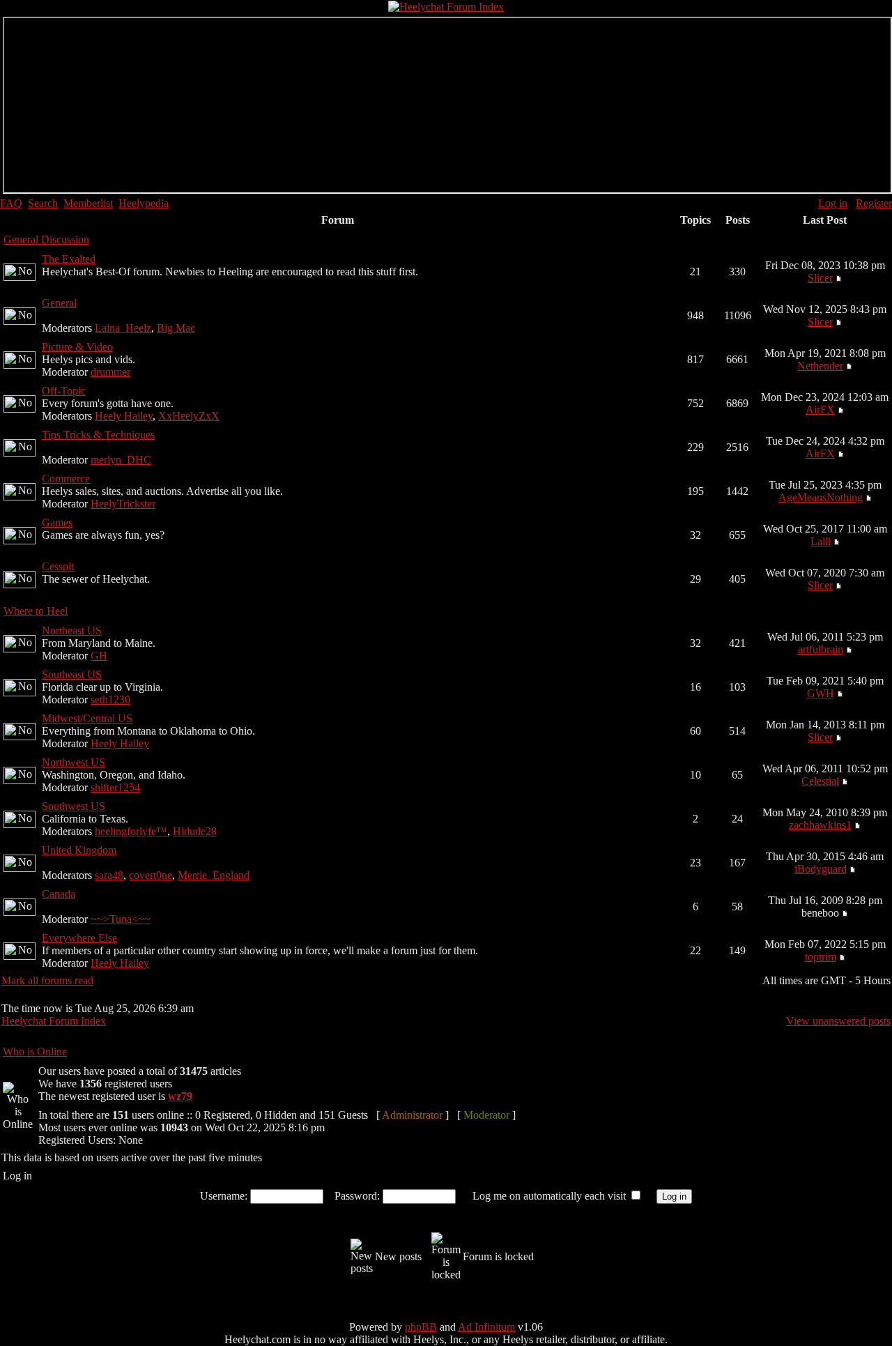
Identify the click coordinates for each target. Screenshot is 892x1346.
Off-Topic (64, 391)
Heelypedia (143, 203)
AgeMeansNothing (820, 497)
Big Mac (176, 328)
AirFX (820, 409)
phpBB (421, 1327)
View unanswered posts (838, 1021)
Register (874, 203)
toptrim (820, 957)
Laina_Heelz (123, 328)
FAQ (11, 203)
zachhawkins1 (820, 825)
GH (99, 655)
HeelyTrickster (123, 504)
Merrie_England (213, 875)
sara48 (109, 875)
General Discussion (46, 239)
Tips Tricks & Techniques (98, 435)
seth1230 (110, 699)
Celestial (820, 781)
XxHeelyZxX (189, 416)
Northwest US (73, 762)
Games (57, 522)
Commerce (66, 478)
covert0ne (150, 875)
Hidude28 (195, 831)
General (59, 303)
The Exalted (68, 259)
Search (43, 203)
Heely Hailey (124, 416)
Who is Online (35, 1051)
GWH (820, 693)
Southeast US (72, 674)
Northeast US (72, 630)
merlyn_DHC (121, 460)
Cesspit (58, 566)
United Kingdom (79, 850)
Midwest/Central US (87, 718)
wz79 (180, 1096)
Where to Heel (35, 611)
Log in (832, 203)
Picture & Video (77, 347)
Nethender (820, 366)
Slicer (820, 278)
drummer (110, 372)
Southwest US (73, 806)
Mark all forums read (47, 980)
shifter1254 (115, 787)
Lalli (820, 541)
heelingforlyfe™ (131, 831)
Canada (58, 894)
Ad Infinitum (486, 1327)
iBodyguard (820, 869)
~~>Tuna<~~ (121, 919)
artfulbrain (820, 649)
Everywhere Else (79, 938)
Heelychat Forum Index (53, 1021)
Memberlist (88, 203)
